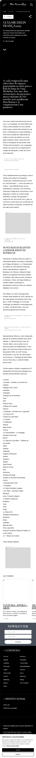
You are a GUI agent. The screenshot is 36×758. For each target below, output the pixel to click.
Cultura (5, 676)
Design (22, 679)
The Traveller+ (24, 683)
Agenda (5, 660)
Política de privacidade (10, 708)
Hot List (11, 11)
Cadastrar (18, 642)
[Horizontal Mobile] (18, 223)
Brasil (5, 686)
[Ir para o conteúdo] (4, 50)
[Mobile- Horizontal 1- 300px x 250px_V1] (18, 557)
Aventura (22, 656)
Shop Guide (7, 673)
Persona (22, 670)
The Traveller (10, 41)
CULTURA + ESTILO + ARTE (15, 606)
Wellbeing (6, 679)
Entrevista (6, 666)
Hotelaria (6, 663)
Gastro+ (6, 618)
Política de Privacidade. (12, 746)
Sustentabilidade (25, 666)
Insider (5, 670)
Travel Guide (24, 663)
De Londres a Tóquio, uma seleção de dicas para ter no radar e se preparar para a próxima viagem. (15, 613)
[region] (18, 746)
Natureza (23, 676)
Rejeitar (18, 754)
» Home (4, 11)
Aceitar (18, 750)
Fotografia (23, 660)
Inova (21, 673)
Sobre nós (6, 705)
